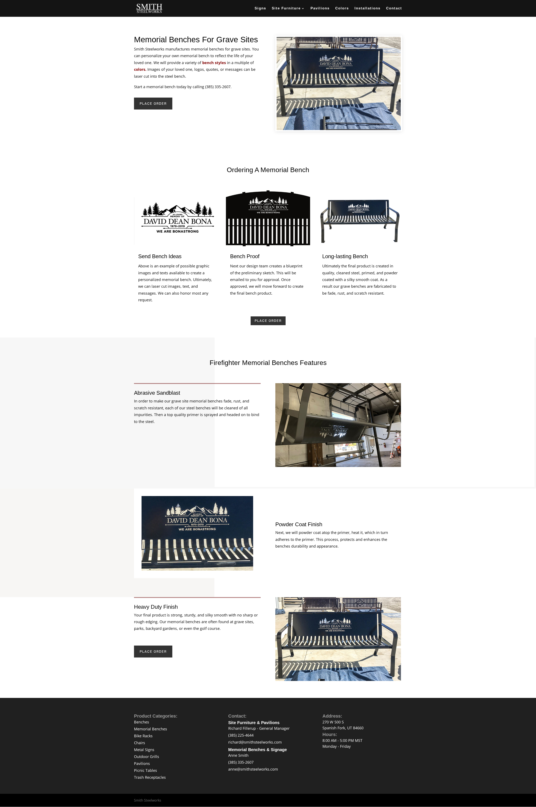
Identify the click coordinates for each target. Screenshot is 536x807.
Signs (260, 8)
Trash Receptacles (150, 777)
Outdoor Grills (146, 756)
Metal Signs (144, 749)
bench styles (214, 62)
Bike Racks (143, 735)
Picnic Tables (145, 770)
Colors (342, 8)
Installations (367, 8)
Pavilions (320, 8)
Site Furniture (286, 8)
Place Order (153, 104)
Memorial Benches (150, 728)
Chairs (139, 742)
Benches (141, 721)
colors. (140, 69)
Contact (394, 8)
